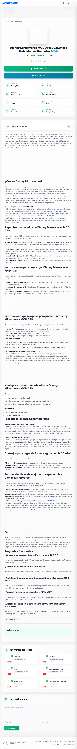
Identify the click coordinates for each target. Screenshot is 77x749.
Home (5, 21)
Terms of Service (68, 745)
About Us (48, 741)
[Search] (63, 3)
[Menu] (73, 3)
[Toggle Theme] (68, 3)
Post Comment (11, 728)
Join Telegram (40, 76)
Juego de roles (16, 112)
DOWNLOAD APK (40, 69)
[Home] (11, 3)
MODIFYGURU (21, 742)
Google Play (50, 112)
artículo (49, 143)
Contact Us (57, 741)
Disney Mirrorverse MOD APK (44, 501)
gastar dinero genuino (60, 213)
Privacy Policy (69, 741)
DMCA (58, 745)
